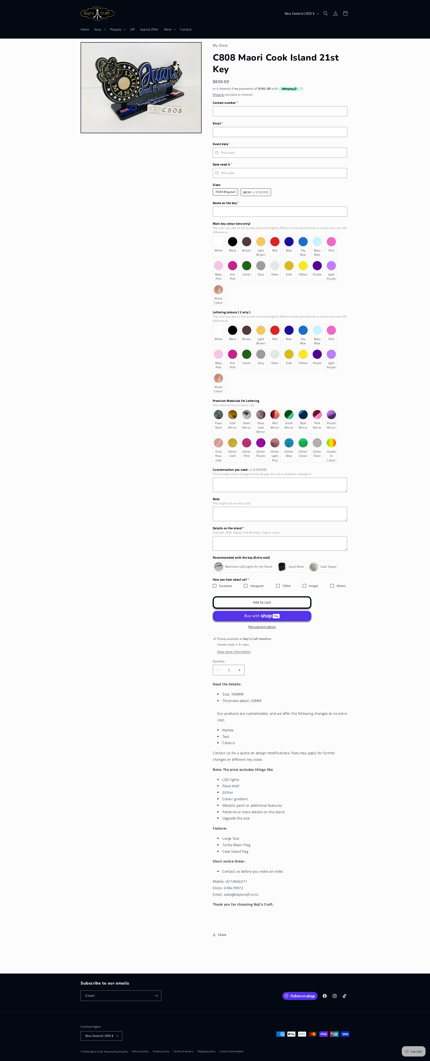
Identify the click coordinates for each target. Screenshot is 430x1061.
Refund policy (140, 1051)
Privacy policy (161, 1051)
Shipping (218, 94)
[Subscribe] (156, 995)
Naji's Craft (96, 1051)
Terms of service (183, 1051)
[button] (99, 29)
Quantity (218, 661)
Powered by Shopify (116, 1051)
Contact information (232, 1051)
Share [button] (222, 934)
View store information (234, 651)
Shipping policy (206, 1051)
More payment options (262, 627)
